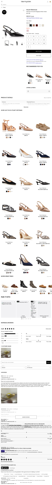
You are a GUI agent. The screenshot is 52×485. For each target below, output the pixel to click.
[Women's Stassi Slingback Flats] (9, 177)
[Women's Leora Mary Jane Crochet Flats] (43, 122)
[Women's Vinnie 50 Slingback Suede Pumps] (43, 150)
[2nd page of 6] (23, 318)
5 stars (2, 333)
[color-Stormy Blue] (24, 272)
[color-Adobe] (6, 137)
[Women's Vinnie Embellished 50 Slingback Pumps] (43, 258)
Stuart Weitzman (31, 9)
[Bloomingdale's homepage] (1, 7)
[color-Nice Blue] (9, 164)
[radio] (29, 83)
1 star (3, 342)
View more (26, 106)
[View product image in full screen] (3, 38)
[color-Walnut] (42, 164)
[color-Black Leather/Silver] (15, 293)
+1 (45, 137)
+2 (11, 137)
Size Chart (37, 33)
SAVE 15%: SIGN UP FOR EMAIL (15, 425)
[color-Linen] (10, 191)
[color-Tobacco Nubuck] (44, 293)
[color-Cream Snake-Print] (42, 245)
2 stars (2, 340)
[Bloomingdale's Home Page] (26, 1)
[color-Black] (28, 83)
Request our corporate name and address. (37, 480)
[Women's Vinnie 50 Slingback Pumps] (9, 231)
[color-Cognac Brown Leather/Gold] (11, 293)
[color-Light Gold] (27, 164)
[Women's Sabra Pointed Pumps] (30, 74)
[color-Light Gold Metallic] (40, 137)
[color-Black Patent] (26, 272)
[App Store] (5, 468)
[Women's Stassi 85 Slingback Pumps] (26, 231)
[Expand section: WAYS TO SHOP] (26, 442)
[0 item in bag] (50, 1)
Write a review (48, 328)
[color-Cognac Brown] (48, 293)
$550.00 (28, 16)
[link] (30, 81)
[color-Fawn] (42, 218)
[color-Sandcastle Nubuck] (42, 293)
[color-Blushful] (25, 218)
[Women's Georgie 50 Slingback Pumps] (43, 204)
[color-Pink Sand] (8, 272)
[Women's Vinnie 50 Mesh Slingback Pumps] (43, 177)
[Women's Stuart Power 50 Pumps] (26, 150)
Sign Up (41, 59)
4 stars (2, 336)
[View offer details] (38, 91)
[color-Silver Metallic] (44, 137)
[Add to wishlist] (24, 10)
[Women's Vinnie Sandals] (43, 231)
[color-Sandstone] (43, 272)
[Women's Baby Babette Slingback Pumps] (39, 74)
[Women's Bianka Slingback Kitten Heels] (48, 74)
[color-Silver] (23, 164)
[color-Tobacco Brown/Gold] (13, 293)
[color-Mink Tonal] (40, 293)
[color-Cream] (6, 272)
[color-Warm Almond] (30, 83)
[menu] (2, 1)
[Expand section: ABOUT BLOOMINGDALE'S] (26, 439)
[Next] (24, 43)
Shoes (4, 7)
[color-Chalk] (42, 137)
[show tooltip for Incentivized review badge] (9, 377)
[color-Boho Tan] (8, 191)
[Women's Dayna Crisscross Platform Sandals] (9, 122)
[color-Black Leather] (46, 83)
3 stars (2, 338)
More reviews (26, 417)
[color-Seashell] (8, 137)
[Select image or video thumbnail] (7, 43)
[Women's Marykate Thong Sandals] (9, 258)
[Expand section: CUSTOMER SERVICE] (26, 433)
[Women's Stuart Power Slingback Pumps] (26, 258)
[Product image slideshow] (13, 24)
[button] (13, 27)
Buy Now (38, 55)
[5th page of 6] (28, 318)
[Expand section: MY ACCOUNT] (26, 436)
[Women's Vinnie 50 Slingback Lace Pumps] (26, 177)
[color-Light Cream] (50, 293)
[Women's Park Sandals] (9, 204)
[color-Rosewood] (27, 272)
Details (32, 16)
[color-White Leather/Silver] (16, 293)
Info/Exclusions (38, 62)
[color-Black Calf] (26, 245)
